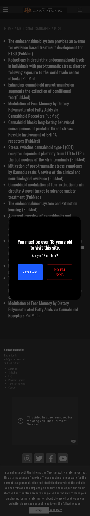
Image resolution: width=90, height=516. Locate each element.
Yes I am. (30, 272)
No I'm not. (59, 272)
